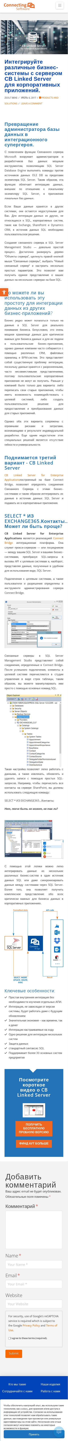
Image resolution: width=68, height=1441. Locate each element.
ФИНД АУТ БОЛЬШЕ (34, 1143)
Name (13, 1255)
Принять (34, 1434)
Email (12, 1275)
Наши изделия (50, 1384)
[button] (60, 5)
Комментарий (21, 1206)
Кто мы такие (17, 1384)
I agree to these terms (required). (29, 1338)
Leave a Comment (31, 103)
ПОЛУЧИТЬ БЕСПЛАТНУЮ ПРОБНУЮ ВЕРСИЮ (34, 1128)
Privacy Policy (31, 1325)
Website (13, 1295)
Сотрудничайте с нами (17, 1391)
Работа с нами (50, 1391)
